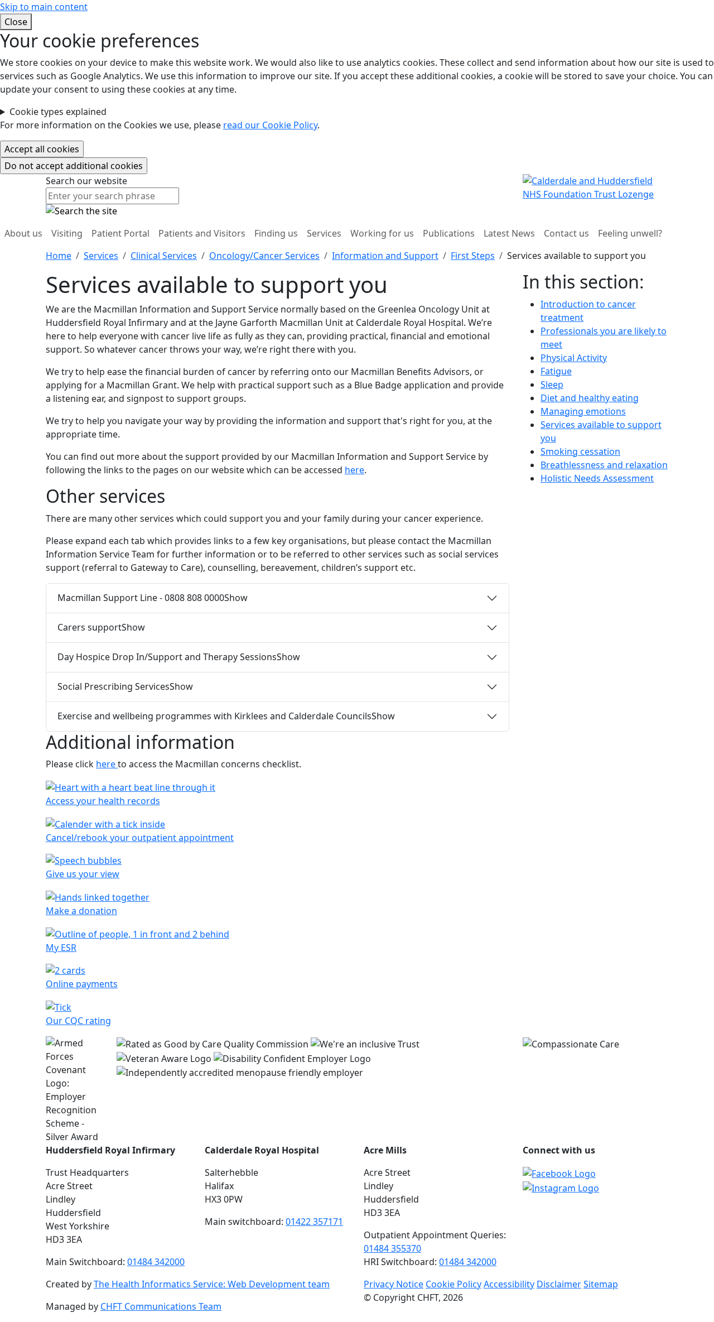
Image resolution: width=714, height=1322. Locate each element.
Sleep (552, 384)
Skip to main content (44, 7)
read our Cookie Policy (270, 125)
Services (324, 233)
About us (23, 233)
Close (15, 22)
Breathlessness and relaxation (604, 465)
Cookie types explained (58, 111)
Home (58, 255)
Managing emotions (583, 411)
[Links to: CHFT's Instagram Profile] (561, 1187)
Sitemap (600, 1284)
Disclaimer (559, 1284)
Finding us (276, 233)
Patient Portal (120, 233)
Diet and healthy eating (590, 398)
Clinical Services (164, 255)
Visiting (67, 233)
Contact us (566, 233)
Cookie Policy (453, 1284)
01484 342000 (156, 1262)
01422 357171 (314, 1221)
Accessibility (509, 1284)
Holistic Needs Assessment (597, 478)
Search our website (86, 181)
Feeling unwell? (630, 233)
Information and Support (385, 255)
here (354, 470)
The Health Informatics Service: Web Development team (212, 1284)
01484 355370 (392, 1248)
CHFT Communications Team (160, 1306)
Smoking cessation (580, 451)
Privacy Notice (393, 1284)
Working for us (382, 233)
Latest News (509, 233)
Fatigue (556, 371)
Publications (449, 233)
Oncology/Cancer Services (264, 255)
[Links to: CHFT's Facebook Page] (559, 1172)
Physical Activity (574, 358)
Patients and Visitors (201, 233)
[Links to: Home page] (595, 187)
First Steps (473, 255)
